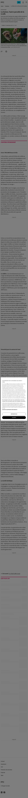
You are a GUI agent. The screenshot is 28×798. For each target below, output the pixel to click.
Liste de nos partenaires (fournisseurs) (9, 409)
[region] (14, 399)
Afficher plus (14, 414)
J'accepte (14, 417)
